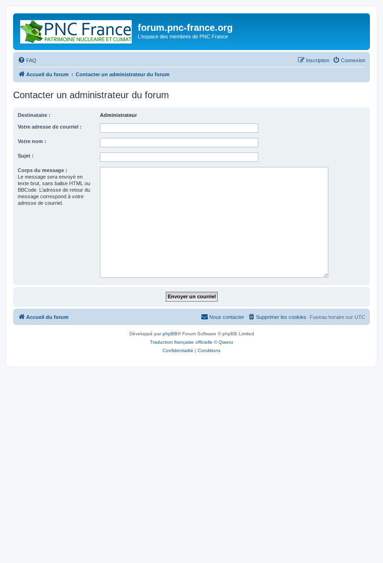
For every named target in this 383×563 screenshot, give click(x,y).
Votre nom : (32, 141)
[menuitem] (27, 60)
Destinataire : (34, 115)
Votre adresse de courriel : (50, 127)
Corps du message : (42, 170)
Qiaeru (226, 342)
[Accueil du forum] (76, 29)
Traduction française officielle (181, 342)
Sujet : (26, 156)
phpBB (170, 333)
